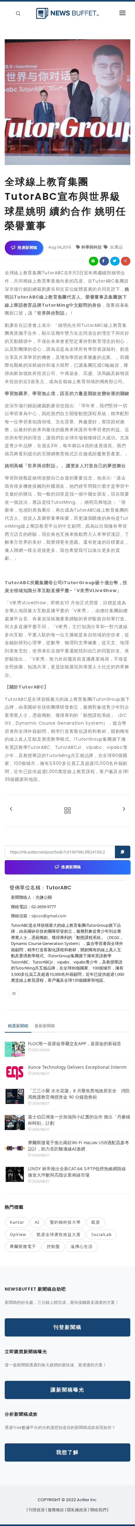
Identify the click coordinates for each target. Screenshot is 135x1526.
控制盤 (53, 1246)
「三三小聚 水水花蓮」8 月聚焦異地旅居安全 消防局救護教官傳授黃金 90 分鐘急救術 (79, 1094)
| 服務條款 (55, 1510)
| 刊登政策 (36, 1510)
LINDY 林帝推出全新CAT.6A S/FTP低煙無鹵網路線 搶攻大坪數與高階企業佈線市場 (77, 1172)
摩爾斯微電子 (23, 1246)
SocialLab (101, 1234)
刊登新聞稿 (67, 1327)
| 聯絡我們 (97, 1510)
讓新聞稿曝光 (67, 1389)
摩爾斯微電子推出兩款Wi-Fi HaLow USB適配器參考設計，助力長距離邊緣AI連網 (78, 1145)
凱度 (95, 1222)
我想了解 (67, 1452)
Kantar (17, 1222)
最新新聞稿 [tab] (45, 1026)
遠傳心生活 (82, 1246)
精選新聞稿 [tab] (18, 1026)
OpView (18, 1234)
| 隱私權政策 (76, 1510)
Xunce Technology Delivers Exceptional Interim (77, 1067)
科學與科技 (92, 247)
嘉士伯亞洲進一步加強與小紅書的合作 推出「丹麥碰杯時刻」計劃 (79, 1120)
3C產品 (116, 247)
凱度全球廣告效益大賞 (59, 1234)
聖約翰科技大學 (65, 1222)
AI (37, 1222)
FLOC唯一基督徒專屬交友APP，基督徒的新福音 (74, 1043)
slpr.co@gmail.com (48, 916)
